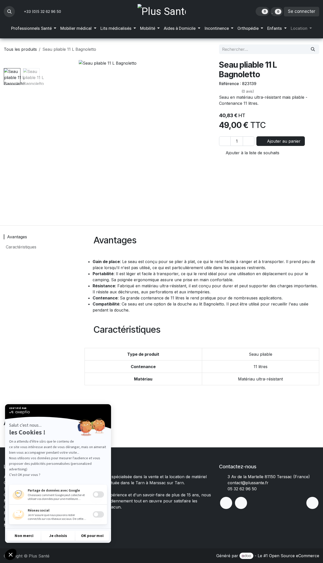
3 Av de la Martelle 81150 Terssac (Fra (264, 476)
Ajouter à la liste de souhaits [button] (251, 152)
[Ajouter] (248, 141)
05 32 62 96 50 (242, 488)
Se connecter (301, 11)
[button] (9, 11)
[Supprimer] (225, 141)
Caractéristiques (20, 246)
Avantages (16, 236)
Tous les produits (20, 49)
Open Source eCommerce (294, 555)
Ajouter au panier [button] (283, 141)
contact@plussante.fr (248, 482)
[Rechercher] (313, 49)
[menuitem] (33, 28)
